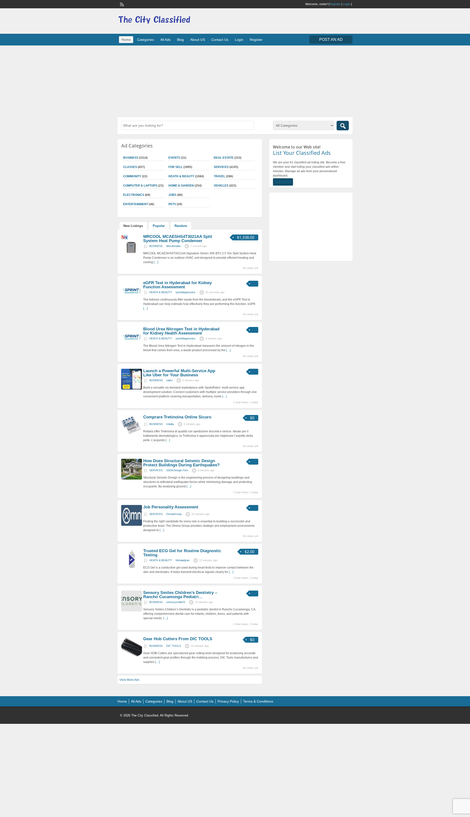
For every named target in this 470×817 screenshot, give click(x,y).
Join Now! (283, 182)
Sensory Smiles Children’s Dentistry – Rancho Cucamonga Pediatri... (180, 594)
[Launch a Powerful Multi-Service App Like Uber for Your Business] (131, 388)
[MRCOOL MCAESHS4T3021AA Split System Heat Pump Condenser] (131, 254)
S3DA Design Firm (177, 470)
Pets (172, 204)
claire (169, 380)
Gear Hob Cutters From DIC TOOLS (177, 639)
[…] (156, 262)
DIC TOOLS (173, 645)
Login (346, 4)
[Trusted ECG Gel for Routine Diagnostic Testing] (131, 568)
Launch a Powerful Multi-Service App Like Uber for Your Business (179, 373)
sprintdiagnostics (186, 292)
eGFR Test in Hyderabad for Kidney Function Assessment (177, 284)
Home (126, 40)
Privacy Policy (228, 701)
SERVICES (221, 167)
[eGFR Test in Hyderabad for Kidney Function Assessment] (131, 300)
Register (335, 4)
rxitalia (170, 424)
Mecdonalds (173, 246)
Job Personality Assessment (170, 507)
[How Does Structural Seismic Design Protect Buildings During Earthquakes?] (131, 478)
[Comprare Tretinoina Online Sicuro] (131, 433)
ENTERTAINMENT (135, 204)
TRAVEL (219, 176)
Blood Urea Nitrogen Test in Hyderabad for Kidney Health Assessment (181, 331)
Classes (130, 167)
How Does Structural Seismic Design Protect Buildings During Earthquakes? (181, 463)
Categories (145, 40)
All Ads (165, 40)
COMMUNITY (132, 176)
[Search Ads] (343, 125)
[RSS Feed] (121, 4)
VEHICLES (221, 185)
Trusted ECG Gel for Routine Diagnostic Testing (182, 552)
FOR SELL (175, 167)
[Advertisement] (235, 80)
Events (174, 157)
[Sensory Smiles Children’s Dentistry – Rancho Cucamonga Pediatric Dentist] (131, 610)
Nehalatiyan (182, 560)
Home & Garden (181, 185)
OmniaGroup (174, 514)
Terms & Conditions (258, 701)
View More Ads (129, 680)
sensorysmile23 (175, 602)
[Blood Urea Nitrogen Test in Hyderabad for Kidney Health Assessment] (131, 346)
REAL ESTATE (224, 157)
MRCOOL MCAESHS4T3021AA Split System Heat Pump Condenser (177, 238)
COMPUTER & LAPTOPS (140, 185)
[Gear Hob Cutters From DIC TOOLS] (131, 656)
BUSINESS (130, 157)
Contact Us (219, 40)
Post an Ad (331, 39)
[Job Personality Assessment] (131, 524)
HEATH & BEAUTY (181, 176)
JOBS (172, 195)
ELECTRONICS (133, 195)
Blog (180, 40)
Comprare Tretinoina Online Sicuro (177, 417)
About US (197, 40)
